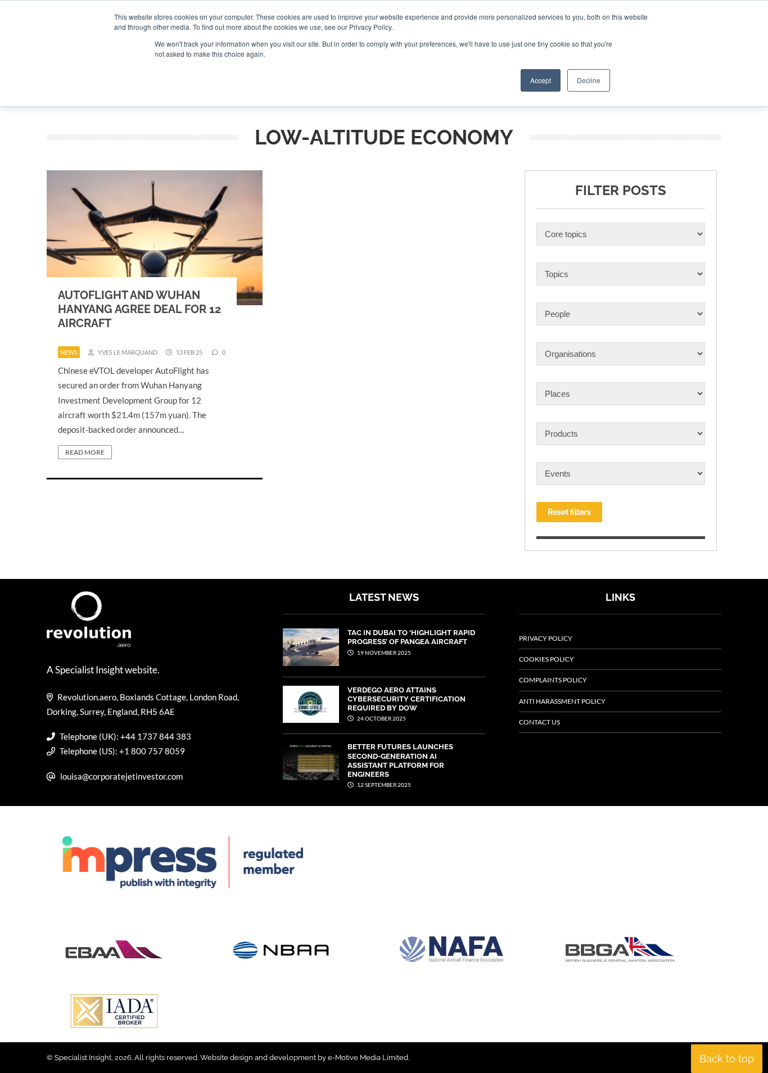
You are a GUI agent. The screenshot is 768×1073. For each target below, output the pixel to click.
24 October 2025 (381, 718)
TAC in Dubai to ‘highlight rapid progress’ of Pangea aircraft (411, 637)
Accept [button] (540, 80)
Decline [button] (588, 80)
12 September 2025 (383, 784)
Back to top (726, 1059)
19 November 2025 (383, 652)
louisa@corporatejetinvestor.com (121, 776)
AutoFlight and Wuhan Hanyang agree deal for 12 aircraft (139, 309)
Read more (85, 452)
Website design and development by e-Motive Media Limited (304, 1057)
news (69, 352)
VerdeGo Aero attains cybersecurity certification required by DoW (406, 699)
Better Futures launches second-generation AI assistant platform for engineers (400, 760)
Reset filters (569, 512)
